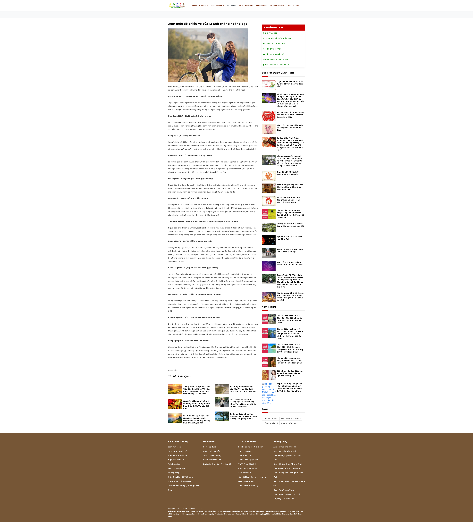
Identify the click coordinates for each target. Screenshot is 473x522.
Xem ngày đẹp (216, 5)
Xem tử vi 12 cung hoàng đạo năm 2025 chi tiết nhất (290, 263)
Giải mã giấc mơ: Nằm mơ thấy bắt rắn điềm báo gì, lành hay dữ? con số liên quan (289, 319)
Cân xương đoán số (247, 468)
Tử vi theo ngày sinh (248, 460)
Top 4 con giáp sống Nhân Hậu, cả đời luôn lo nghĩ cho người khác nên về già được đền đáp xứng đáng (289, 387)
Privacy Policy (174, 511)
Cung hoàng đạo (277, 5)
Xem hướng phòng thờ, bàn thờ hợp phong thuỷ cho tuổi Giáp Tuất (290, 187)
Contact (178, 508)
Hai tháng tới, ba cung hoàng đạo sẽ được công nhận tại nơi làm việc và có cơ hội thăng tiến (243, 403)
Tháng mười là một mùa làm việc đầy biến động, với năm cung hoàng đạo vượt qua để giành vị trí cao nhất (196, 390)
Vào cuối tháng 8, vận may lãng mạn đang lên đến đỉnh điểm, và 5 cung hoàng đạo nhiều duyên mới (196, 419)
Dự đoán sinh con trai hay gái (217, 464)
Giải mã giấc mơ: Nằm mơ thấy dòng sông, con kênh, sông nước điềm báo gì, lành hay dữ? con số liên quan (290, 334)
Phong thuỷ (261, 5)
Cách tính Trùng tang (283, 490)
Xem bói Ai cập (245, 455)
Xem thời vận (244, 473)
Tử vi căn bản (174, 464)
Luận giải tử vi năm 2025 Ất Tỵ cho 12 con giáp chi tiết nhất (290, 83)
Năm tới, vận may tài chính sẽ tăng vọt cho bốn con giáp (290, 127)
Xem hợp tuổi (209, 447)
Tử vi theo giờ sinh (247, 464)
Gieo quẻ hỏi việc (246, 481)
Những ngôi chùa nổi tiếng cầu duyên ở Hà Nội (290, 250)
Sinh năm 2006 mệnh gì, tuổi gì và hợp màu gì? (288, 173)
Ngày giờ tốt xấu (176, 460)
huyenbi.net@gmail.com (193, 508)
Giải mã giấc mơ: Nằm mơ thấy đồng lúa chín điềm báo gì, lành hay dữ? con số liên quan (290, 214)
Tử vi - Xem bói (245, 5)
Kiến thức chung (199, 5)
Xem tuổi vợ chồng (212, 455)
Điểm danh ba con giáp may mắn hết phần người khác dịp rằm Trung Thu (290, 373)
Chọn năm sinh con (212, 460)
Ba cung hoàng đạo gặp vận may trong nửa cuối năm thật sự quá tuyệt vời (243, 388)
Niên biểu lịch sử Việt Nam (180, 477)
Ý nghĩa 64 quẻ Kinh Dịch (180, 481)
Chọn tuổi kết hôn (211, 451)
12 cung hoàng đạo (289, 423)
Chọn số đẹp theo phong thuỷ (287, 464)
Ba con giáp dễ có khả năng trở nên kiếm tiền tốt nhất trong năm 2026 (290, 114)
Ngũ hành (231, 5)
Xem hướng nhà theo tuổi (285, 447)
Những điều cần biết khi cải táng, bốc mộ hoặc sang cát (290, 225)
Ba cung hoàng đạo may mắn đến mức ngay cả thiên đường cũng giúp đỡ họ (243, 416)
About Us (203, 511)
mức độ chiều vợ (270, 423)
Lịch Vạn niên (174, 447)
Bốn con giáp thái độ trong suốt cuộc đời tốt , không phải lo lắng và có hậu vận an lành (290, 296)
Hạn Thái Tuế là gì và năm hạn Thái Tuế (289, 238)
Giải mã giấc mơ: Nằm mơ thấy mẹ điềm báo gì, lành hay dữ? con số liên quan (289, 360)
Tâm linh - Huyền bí (177, 451)
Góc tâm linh (292, 5)
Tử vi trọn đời (244, 451)
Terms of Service (190, 511)
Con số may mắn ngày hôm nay (252, 477)
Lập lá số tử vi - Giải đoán (250, 447)
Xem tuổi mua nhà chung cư (286, 468)
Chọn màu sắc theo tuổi (284, 451)
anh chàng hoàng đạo (291, 418)
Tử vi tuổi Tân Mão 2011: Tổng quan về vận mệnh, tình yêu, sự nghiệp (288, 199)
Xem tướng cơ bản (177, 468)
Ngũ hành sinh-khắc (177, 455)
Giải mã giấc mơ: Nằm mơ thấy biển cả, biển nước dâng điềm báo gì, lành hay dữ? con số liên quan (290, 348)
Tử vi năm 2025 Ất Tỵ (248, 486)
